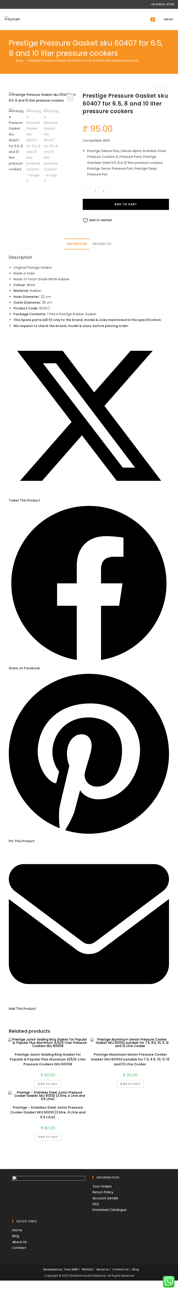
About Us (19, 1242)
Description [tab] (77, 244)
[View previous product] (158, 88)
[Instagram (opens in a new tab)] (10, 4)
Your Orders (102, 1186)
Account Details (105, 1198)
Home (17, 1230)
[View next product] (166, 88)
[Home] (10, 60)
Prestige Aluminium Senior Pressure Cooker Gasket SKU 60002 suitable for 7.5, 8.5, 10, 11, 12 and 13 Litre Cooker (130, 1059)
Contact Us (121, 1269)
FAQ (95, 1204)
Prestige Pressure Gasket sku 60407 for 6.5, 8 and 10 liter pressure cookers (83, 60)
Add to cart (125, 204)
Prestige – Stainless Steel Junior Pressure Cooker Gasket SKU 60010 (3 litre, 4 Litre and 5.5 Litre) (48, 1112)
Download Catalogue (109, 1209)
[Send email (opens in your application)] (15, 4)
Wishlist (87, 1269)
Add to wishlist (100, 220)
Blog (15, 1236)
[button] (70, 98)
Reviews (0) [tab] (102, 244)
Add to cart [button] (48, 1084)
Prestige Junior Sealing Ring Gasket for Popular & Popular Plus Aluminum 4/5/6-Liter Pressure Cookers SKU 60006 (48, 1059)
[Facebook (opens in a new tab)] (5, 4)
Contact (19, 1247)
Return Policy (102, 1192)
